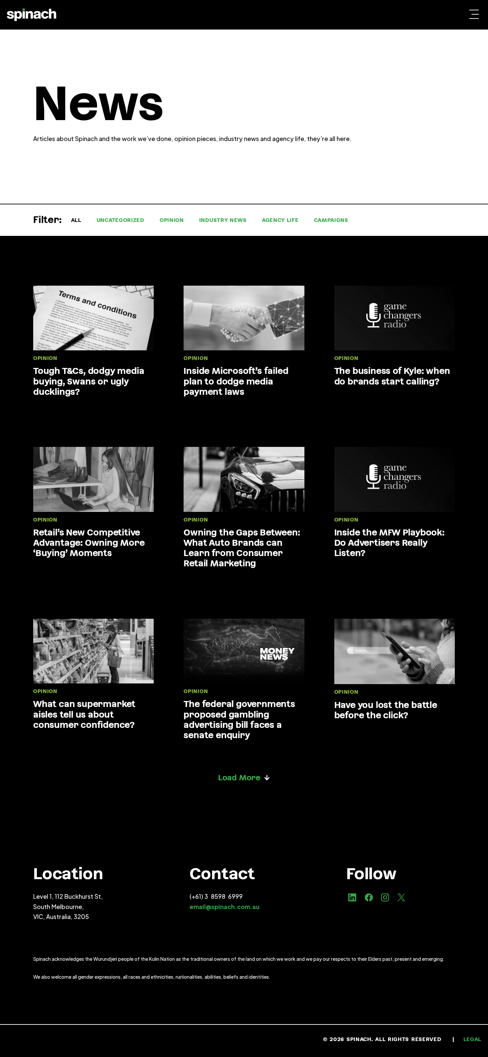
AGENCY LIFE (280, 220)
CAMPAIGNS (331, 220)
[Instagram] (385, 897)
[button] (473, 15)
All (76, 220)
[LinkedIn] (352, 897)
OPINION (172, 220)
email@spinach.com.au (225, 906)
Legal (472, 1039)
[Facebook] (368, 897)
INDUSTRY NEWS (223, 220)
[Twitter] (401, 897)
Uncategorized (120, 220)
